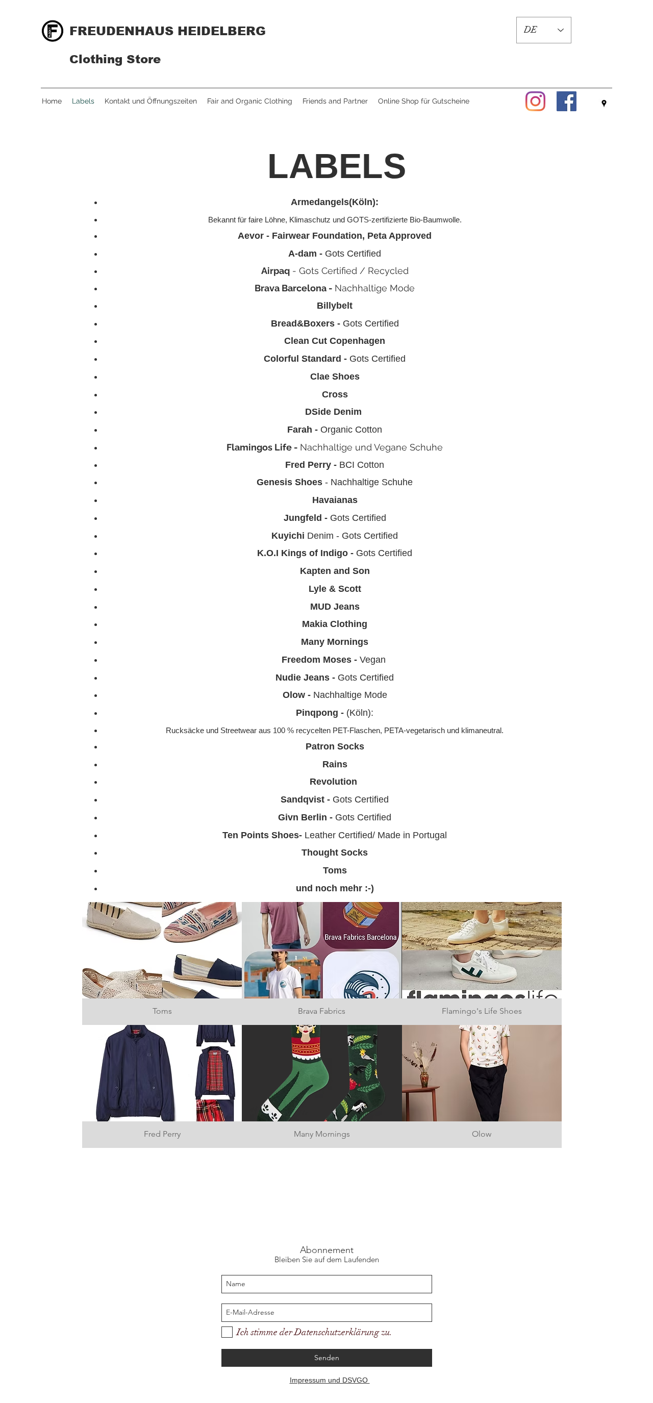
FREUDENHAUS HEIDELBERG (167, 31)
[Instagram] (535, 101)
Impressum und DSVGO (330, 1380)
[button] (162, 963)
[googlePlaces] (604, 103)
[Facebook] (566, 101)
